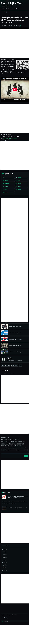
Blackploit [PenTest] (12, 3)
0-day (2, 439)
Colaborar (16, 8)
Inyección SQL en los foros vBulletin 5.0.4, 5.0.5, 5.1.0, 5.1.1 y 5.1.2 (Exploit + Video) (18, 497)
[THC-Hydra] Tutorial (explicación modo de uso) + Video (13, 501)
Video (18, 25)
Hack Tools (7, 8)
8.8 (16, 439)
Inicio (20, 365)
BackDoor (11, 443)
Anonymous (3, 443)
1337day (9, 439)
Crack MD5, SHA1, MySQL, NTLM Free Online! (17, 507)
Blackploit (15, 25)
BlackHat (3, 447)
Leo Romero (4, 25)
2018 (4, 562)
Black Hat (17, 445)
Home (2, 8)
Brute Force (20, 447)
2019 (4, 560)
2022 (4, 552)
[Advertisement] (14, 43)
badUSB (2, 445)
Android (12, 441)
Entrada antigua (14, 365)
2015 (4, 570)
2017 (4, 565)
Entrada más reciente (5, 365)
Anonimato (20, 441)
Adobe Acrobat (4, 441)
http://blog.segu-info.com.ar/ (10, 138)
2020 (4, 557)
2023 (4, 549)
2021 (4, 554)
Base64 (9, 445)
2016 (4, 567)
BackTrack (19, 443)
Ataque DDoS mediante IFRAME (9, 503)
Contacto (12, 8)
